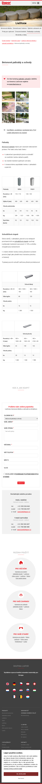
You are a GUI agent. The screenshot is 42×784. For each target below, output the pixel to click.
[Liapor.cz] (6, 3)
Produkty (5, 710)
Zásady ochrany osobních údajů (13, 768)
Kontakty (24, 742)
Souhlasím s (20, 475)
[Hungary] (34, 691)
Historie (4, 744)
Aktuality (23, 732)
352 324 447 (23, 524)
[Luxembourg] (27, 697)
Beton (28, 576)
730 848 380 (23, 527)
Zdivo (3, 720)
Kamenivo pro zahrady (21, 604)
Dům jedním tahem (21, 578)
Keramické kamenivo (7, 713)
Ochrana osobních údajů (28, 713)
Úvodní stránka (6, 40)
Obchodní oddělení (26, 749)
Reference (24, 734)
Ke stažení (23, 737)
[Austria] (27, 684)
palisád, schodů (24, 79)
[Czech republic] (21, 684)
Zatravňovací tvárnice (20, 28)
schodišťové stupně (21, 241)
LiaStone (26, 574)
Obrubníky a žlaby (21, 35)
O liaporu (24, 724)
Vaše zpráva (8, 428)
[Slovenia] (27, 691)
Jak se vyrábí (24, 727)
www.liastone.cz (15, 84)
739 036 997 (23, 509)
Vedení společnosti (26, 747)
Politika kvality (5, 747)
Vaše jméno (8, 422)
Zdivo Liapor (15, 576)
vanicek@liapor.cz (23, 512)
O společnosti (6, 742)
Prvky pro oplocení (8, 31)
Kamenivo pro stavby (21, 571)
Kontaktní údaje (25, 744)
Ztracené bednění (20, 31)
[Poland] (14, 691)
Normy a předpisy (6, 749)
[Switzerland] (34, 684)
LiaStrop (23, 576)
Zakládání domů (6, 715)
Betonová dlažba (6, 28)
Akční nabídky (24, 729)
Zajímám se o (8, 415)
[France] (14, 697)
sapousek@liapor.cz (24, 530)
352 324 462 (23, 506)
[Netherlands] (7, 691)
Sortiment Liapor (15, 40)
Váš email (7, 444)
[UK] (7, 684)
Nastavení (21, 778)
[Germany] (14, 684)
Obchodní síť (25, 710)
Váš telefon (8, 452)
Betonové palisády (8, 147)
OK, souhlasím (21, 774)
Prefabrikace (18, 641)
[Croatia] (21, 691)
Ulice (6, 468)
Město (6, 460)
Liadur (25, 641)
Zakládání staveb (18, 574)
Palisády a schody (33, 31)
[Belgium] (21, 697)
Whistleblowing (25, 715)
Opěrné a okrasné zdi (34, 28)
